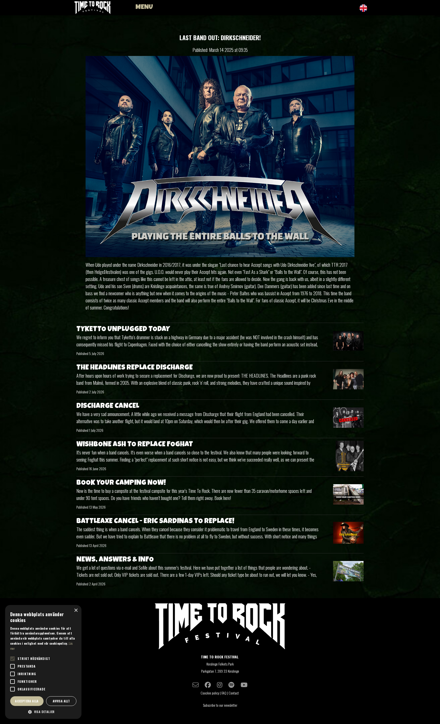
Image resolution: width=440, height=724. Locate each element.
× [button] (76, 610)
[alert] (43, 662)
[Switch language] (363, 8)
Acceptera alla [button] (27, 701)
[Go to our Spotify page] (231, 684)
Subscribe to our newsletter (220, 705)
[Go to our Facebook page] (207, 684)
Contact (234, 693)
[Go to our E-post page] (195, 684)
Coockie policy (210, 693)
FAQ (224, 693)
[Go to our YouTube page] (244, 684)
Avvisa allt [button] (61, 701)
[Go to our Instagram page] (219, 684)
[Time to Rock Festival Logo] (220, 627)
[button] (43, 711)
